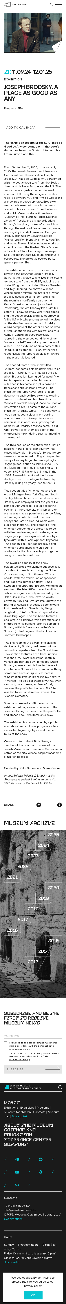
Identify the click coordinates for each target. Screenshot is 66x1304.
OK (33, 1295)
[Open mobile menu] (58, 4)
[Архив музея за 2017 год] (22, 919)
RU (52, 4)
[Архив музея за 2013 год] (33, 961)
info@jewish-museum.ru (20, 1210)
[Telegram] (17, 1159)
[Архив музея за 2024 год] (43, 845)
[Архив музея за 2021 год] (12, 877)
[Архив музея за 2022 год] (22, 866)
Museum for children (17, 1112)
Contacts (39, 1112)
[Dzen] (41, 1159)
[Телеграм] (38, 805)
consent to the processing (26, 1042)
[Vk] (17, 1185)
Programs (43, 1107)
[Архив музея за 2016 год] (12, 930)
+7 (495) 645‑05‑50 (17, 1205)
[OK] (41, 1172)
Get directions (13, 1218)
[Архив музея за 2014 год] (43, 951)
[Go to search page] (60, 1087)
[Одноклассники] (59, 805)
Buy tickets (11, 1262)
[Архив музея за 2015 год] (53, 940)
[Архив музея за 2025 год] (53, 834)
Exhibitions (11, 1107)
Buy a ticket (19, 1116)
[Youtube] (17, 1172)
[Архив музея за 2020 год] (53, 887)
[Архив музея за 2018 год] (33, 908)
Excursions (27, 1107)
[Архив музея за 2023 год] (33, 855)
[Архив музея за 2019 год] (43, 898)
